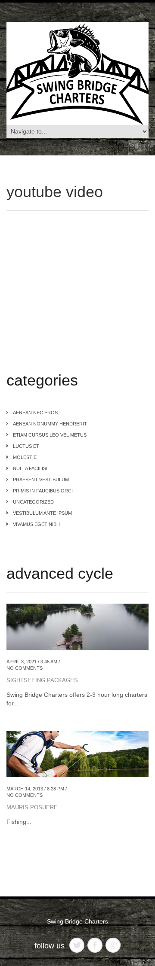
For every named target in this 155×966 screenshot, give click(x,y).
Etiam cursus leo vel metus (50, 434)
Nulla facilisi (30, 468)
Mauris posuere (32, 807)
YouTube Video (54, 191)
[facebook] (94, 944)
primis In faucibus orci (43, 490)
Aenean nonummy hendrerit (50, 423)
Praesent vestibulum (41, 479)
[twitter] (76, 944)
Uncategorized (33, 501)
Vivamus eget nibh (36, 524)
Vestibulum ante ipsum (42, 513)
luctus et (26, 446)
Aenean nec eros (35, 412)
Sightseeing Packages (42, 680)
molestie (25, 457)
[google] (113, 944)
